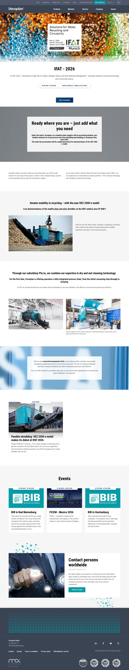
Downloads (56, 2)
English (110, 2)
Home (10, 60)
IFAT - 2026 (21, 60)
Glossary (66, 2)
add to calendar (64, 100)
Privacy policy (46, 651)
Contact (101, 2)
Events (15, 60)
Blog (38, 2)
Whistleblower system (61, 651)
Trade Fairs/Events (86, 2)
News (74, 2)
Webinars (46, 2)
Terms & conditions (31, 651)
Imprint (19, 651)
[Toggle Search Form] (118, 2)
